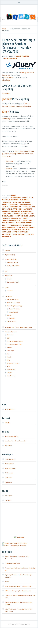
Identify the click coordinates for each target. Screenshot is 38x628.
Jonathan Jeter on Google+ (9, 17)
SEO (8, 366)
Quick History (22, 227)
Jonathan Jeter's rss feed (33, 17)
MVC (8, 360)
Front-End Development (15, 341)
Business (7, 250)
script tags (16, 230)
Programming (15, 225)
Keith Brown (9, 473)
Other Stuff (8, 276)
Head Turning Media (11, 436)
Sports (7, 288)
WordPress (10, 376)
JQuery (24, 214)
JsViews (9, 169)
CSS (8, 338)
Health (9, 279)
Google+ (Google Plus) (14, 344)
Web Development (11, 332)
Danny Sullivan (9, 464)
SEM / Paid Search (13, 265)
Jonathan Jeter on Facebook (15, 17)
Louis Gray (8, 477)
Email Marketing (12, 262)
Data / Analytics (14, 309)
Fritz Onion (8, 77)
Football (9, 291)
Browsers (10, 335)
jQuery (5, 111)
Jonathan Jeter (19, 11)
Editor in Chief (15, 207)
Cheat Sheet (13, 200)
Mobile (9, 315)
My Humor (8, 445)
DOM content (13, 204)
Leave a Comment (11, 58)
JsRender (9, 161)
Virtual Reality (11, 321)
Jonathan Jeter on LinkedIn (27, 17)
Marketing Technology (14, 306)
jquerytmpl (27, 220)
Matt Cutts (8, 482)
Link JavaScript (8, 223)
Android (12, 318)
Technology (8, 296)
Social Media (11, 369)
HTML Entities (9, 409)
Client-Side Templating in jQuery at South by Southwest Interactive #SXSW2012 (18, 46)
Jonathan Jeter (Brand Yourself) (15, 441)
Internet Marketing (11, 259)
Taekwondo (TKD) (13, 282)
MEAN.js (7, 423)
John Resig (6, 119)
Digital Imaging (10, 255)
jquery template (21, 216)
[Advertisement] (19, 520)
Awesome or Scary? (13, 303)
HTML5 (9, 347)
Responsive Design (13, 363)
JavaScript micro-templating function (17, 211)
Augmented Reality (13, 299)
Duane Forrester (10, 468)
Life (6, 271)
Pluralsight (6, 80)
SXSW (15, 234)
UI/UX (9, 373)
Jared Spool (8, 496)
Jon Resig (16, 214)
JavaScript (7, 99)
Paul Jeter (8, 500)
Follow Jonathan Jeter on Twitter (21, 17)
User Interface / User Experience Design (18, 327)
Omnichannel (13, 312)
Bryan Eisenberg (10, 459)
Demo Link (6, 93)
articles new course (19, 198)
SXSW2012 (21, 234)
